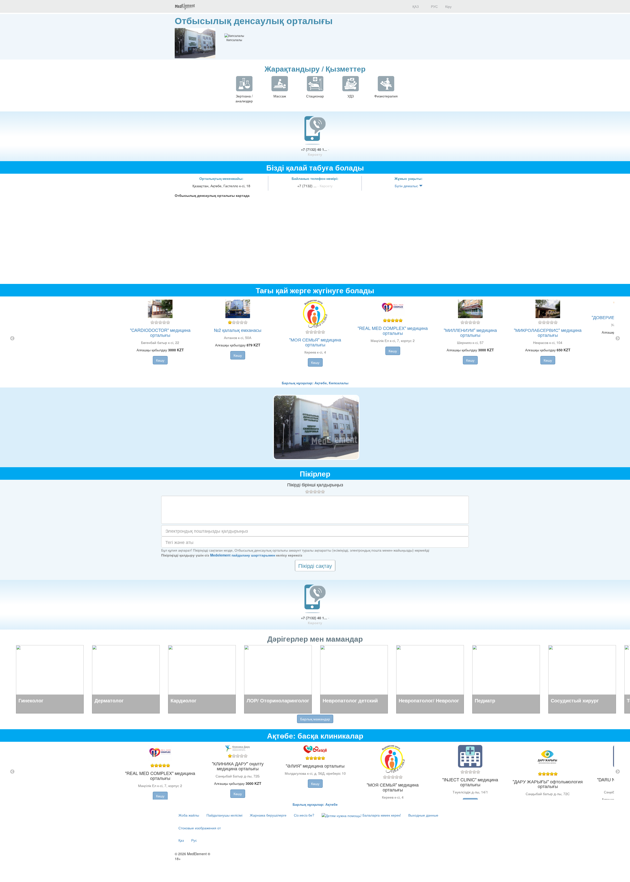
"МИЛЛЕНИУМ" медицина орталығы (470, 332)
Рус (194, 840)
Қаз (181, 840)
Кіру (448, 6)
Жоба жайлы (188, 815)
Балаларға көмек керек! (381, 815)
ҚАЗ (415, 6)
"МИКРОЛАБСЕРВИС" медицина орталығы (548, 332)
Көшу (160, 360)
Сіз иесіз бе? (304, 815)
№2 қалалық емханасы (237, 330)
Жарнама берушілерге (268, 815)
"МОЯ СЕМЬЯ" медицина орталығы (315, 342)
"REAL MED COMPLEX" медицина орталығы (393, 330)
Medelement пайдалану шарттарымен (242, 555)
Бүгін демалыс (407, 185)
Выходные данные (423, 815)
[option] (315, 338)
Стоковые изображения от (199, 827)
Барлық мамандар (315, 718)
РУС (434, 6)
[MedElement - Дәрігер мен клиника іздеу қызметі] (185, 6)
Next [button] (617, 338)
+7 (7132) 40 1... (315, 152)
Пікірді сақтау (315, 565)
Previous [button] (12, 338)
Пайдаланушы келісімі (224, 815)
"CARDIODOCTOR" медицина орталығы (160, 332)
